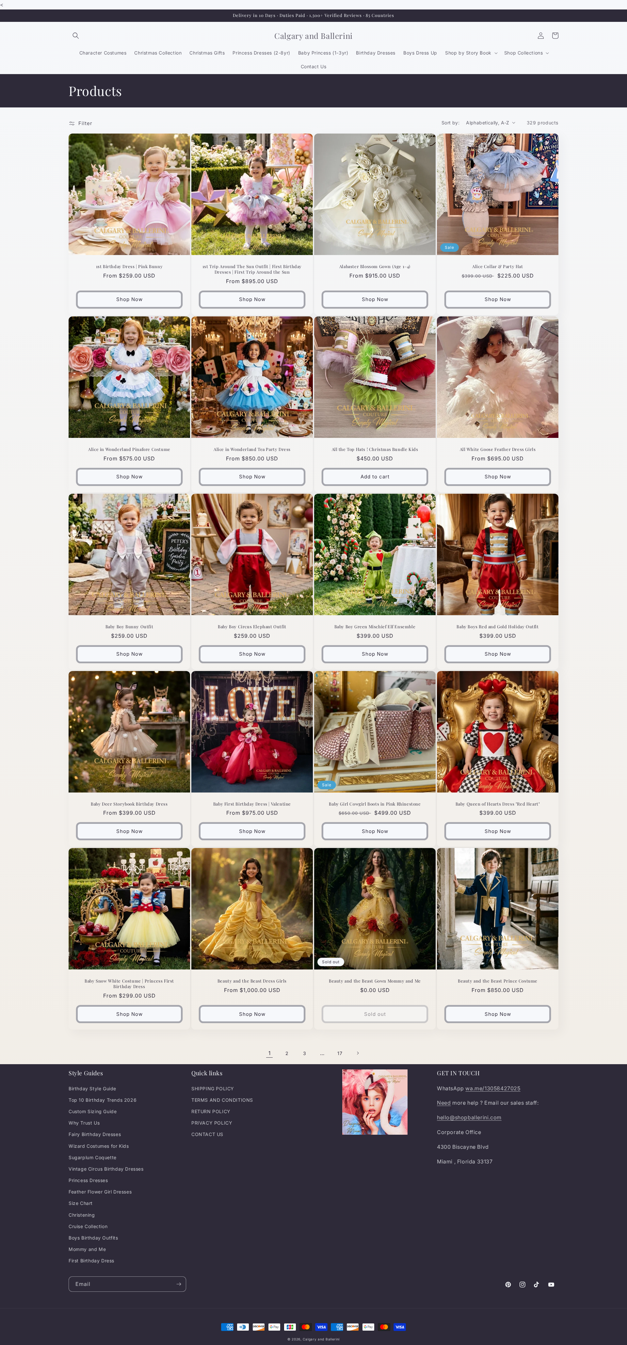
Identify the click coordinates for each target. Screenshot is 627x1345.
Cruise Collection (88, 1226)
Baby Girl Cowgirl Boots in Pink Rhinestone (375, 804)
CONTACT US (207, 1134)
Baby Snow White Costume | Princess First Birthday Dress (129, 983)
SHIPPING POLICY (212, 1088)
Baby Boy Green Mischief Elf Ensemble (375, 626)
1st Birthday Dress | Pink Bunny (129, 266)
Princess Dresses (88, 1180)
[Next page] (357, 1053)
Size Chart (81, 1203)
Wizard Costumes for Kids (99, 1146)
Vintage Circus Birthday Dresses (106, 1169)
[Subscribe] (178, 1284)
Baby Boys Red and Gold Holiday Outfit (498, 626)
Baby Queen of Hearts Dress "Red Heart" (498, 804)
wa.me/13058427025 (492, 1088)
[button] (76, 35)
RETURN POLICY (211, 1111)
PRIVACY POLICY (211, 1123)
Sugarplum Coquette (93, 1157)
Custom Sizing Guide (93, 1111)
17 (339, 1053)
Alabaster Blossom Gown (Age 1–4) (374, 266)
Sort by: (450, 122)
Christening (82, 1215)
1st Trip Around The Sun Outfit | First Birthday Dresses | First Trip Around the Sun (252, 269)
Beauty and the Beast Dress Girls (252, 981)
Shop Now (129, 299)
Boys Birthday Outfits (93, 1238)
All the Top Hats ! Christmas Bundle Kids (375, 449)
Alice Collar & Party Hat (497, 266)
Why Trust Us (84, 1123)
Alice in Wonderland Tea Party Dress (252, 449)
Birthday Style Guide (92, 1088)
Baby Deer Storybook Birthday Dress (129, 804)
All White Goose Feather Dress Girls (498, 449)
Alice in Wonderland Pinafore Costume (129, 449)
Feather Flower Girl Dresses (100, 1191)
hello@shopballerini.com (469, 1117)
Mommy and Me (87, 1249)
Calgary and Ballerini (321, 1339)
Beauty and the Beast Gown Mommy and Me (375, 981)
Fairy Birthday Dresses (95, 1134)
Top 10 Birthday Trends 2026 (103, 1100)
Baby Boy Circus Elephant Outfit (252, 626)
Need (444, 1102)
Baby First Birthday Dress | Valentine (252, 804)
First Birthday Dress (91, 1260)
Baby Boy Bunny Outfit (129, 626)
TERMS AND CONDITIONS (222, 1100)
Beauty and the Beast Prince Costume (498, 981)
